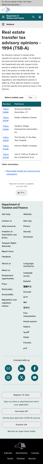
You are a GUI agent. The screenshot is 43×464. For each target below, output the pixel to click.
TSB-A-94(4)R (6, 147)
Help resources (9, 226)
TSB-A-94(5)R (6, 139)
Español (27, 281)
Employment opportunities (8, 277)
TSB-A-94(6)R (6, 127)
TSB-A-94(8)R (6, 110)
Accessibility (7, 295)
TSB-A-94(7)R (6, 119)
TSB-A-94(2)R (6, 156)
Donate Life (21, 425)
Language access (27, 274)
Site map (27, 221)
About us (6, 270)
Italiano (26, 327)
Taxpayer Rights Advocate (9, 244)
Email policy (7, 289)
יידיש (25, 297)
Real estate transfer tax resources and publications (23, 172)
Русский (27, 292)
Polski (26, 337)
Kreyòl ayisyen (30, 321)
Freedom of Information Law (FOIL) (9, 235)
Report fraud (7, 251)
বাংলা (24, 302)
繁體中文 (27, 287)
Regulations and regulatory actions (9, 303)
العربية (26, 332)
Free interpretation (29, 314)
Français (27, 343)
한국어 (26, 308)
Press (4, 284)
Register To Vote (21, 395)
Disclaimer (28, 237)
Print (22, 193)
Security (27, 232)
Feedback (6, 257)
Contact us (7, 221)
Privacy (26, 226)
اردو (25, 348)
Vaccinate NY (21, 411)
